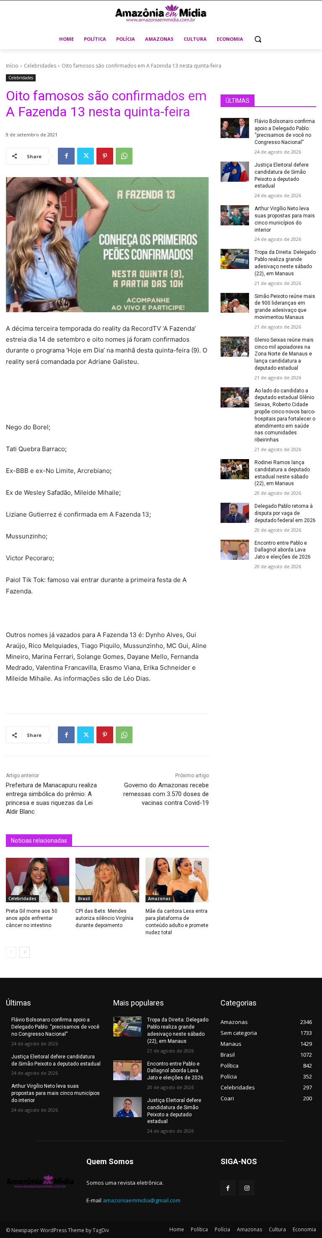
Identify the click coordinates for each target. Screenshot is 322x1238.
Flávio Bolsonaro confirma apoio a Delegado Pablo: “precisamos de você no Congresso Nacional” (55, 1027)
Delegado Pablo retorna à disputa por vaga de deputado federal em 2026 (285, 513)
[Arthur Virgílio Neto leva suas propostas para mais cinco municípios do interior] (235, 215)
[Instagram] (246, 1188)
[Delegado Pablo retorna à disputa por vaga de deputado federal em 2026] (235, 513)
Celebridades (40, 65)
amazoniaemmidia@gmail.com (141, 1200)
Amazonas (159, 898)
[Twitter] (85, 156)
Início (12, 65)
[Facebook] (66, 156)
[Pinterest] (104, 156)
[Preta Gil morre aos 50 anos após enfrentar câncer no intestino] (37, 880)
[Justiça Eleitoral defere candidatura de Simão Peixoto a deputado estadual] (235, 172)
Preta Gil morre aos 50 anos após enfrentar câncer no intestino (31, 918)
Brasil (84, 898)
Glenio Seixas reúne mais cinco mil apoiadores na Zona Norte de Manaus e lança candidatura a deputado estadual (284, 354)
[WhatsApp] (124, 156)
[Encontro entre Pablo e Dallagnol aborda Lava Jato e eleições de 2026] (235, 550)
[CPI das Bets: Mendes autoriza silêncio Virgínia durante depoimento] (107, 880)
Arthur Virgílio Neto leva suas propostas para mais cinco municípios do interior (55, 1093)
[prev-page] (11, 952)
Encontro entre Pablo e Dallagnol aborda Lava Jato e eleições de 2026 (282, 550)
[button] (258, 39)
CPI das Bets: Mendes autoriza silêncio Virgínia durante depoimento (104, 918)
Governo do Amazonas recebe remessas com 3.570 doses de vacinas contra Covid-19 (166, 794)
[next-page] (24, 952)
